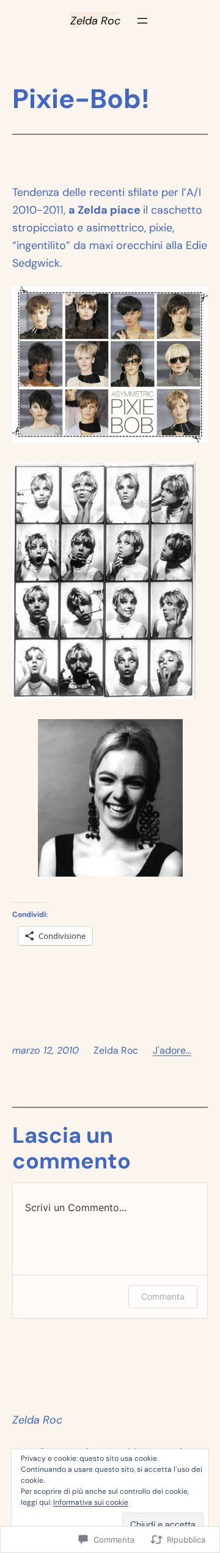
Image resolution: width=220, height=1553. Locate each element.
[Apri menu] (142, 20)
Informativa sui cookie (90, 1502)
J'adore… (172, 1050)
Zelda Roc (95, 20)
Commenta (163, 1296)
